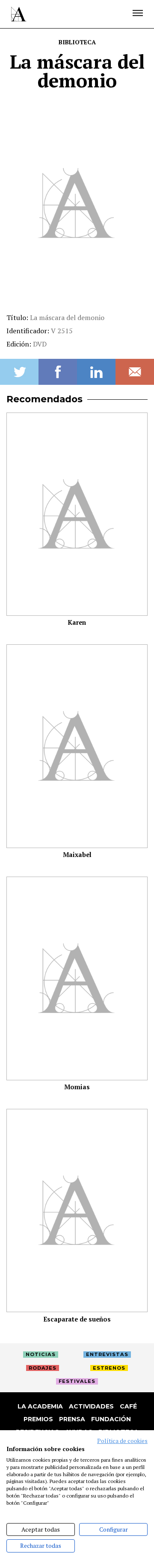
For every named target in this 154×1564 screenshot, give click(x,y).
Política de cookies (122, 1441)
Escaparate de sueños (77, 1319)
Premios (38, 1419)
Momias (77, 1087)
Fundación (111, 1419)
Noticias (41, 1354)
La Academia (40, 1406)
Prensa (72, 1419)
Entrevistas (107, 1354)
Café (128, 1406)
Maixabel (77, 855)
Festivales (77, 1381)
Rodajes (42, 1368)
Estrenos (109, 1368)
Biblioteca (77, 42)
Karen (77, 622)
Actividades (91, 1406)
